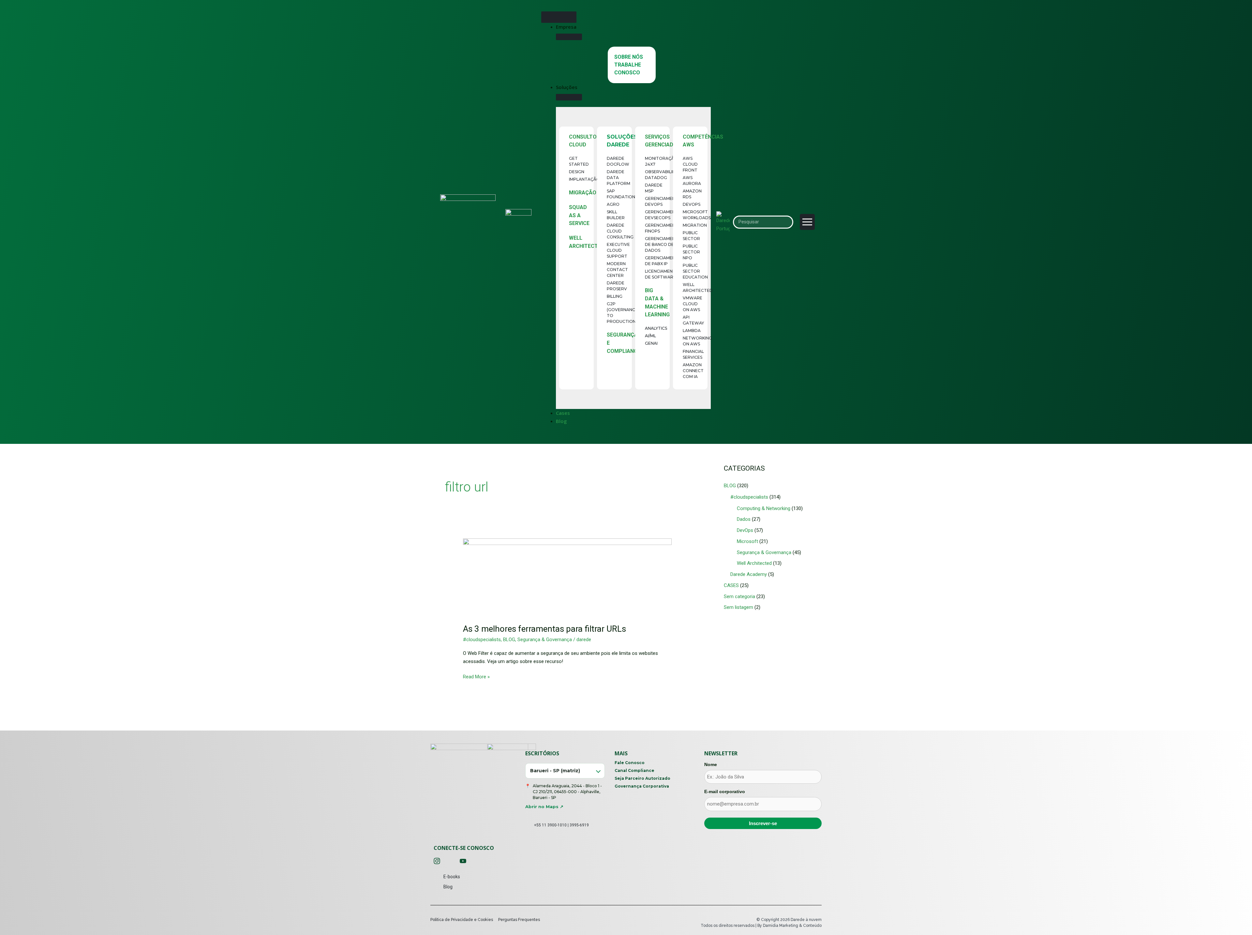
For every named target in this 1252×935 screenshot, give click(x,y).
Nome (710, 764)
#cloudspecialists (482, 639)
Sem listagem (738, 607)
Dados (744, 519)
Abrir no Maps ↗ (544, 806)
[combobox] (565, 770)
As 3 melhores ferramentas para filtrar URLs (544, 629)
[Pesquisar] (785, 222)
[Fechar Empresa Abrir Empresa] (569, 37)
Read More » (476, 676)
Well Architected (754, 563)
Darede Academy (748, 574)
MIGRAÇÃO (582, 192)
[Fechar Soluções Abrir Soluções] (569, 97)
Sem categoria (739, 596)
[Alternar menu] (558, 17)
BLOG (509, 639)
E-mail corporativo (724, 791)
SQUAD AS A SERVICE (579, 215)
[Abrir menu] (807, 222)
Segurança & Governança (544, 639)
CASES (731, 585)
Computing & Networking (763, 508)
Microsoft (747, 541)
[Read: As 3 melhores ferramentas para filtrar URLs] (567, 577)
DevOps (745, 530)
